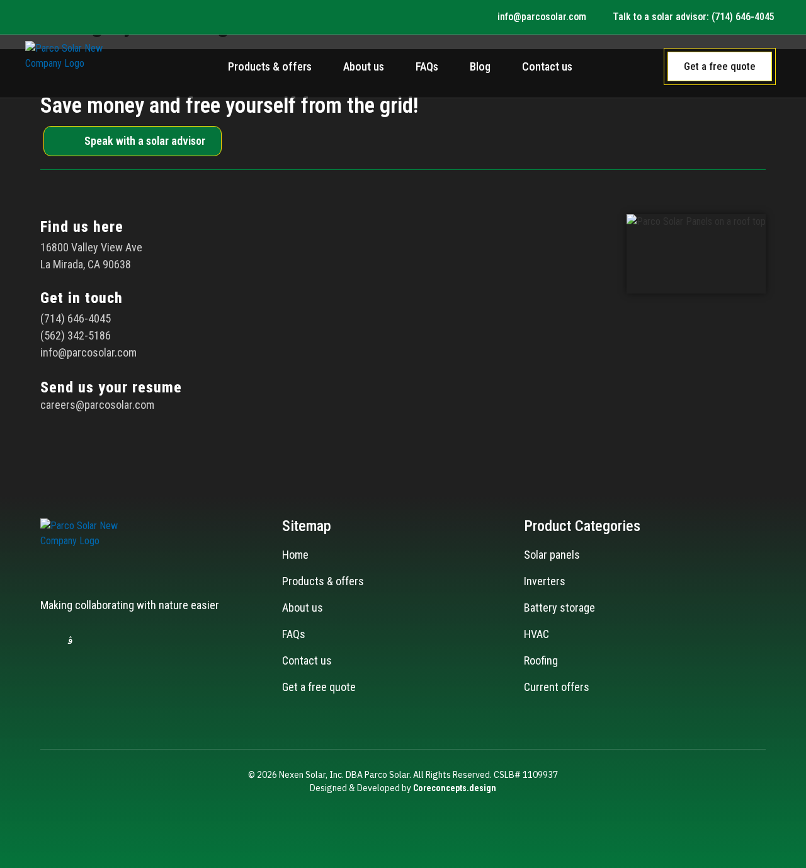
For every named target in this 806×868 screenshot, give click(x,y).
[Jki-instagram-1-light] (70, 641)
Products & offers (270, 66)
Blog (480, 66)
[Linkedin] (96, 641)
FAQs (427, 66)
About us (363, 66)
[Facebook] (45, 641)
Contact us (547, 66)
